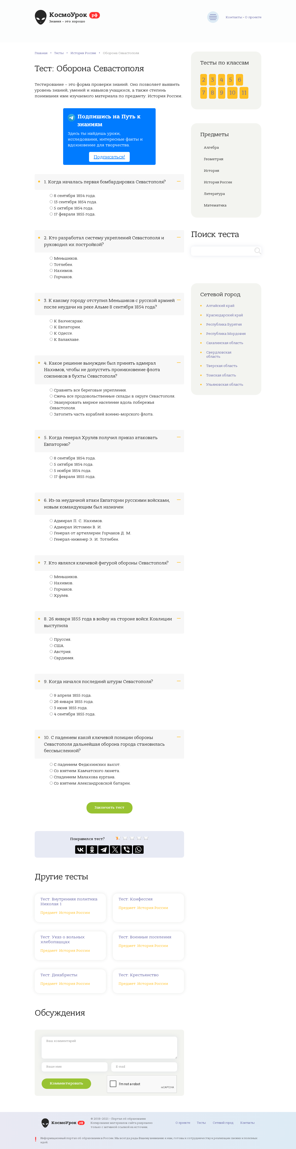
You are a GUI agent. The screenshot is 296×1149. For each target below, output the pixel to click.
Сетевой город (223, 1122)
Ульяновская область (224, 384)
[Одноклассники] (92, 849)
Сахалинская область (224, 343)
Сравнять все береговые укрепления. (90, 390)
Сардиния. (64, 658)
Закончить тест (109, 807)
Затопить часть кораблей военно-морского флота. (104, 414)
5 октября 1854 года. (74, 208)
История (211, 171)
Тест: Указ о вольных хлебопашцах (62, 939)
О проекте (253, 17)
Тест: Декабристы (58, 975)
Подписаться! (109, 157)
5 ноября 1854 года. (73, 470)
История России (83, 53)
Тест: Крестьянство (139, 975)
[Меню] (213, 17)
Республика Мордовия (226, 334)
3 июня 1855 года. (71, 708)
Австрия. (63, 652)
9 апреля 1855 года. (73, 695)
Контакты (234, 17)
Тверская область (221, 366)
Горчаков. (63, 277)
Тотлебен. (63, 264)
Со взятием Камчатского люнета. (87, 771)
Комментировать (66, 1083)
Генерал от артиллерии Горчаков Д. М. (92, 533)
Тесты (59, 53)
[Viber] (126, 849)
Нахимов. (64, 270)
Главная (41, 53)
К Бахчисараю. (69, 321)
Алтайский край (220, 306)
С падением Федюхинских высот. (87, 764)
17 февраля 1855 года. (75, 214)
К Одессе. (63, 333)
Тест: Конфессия (136, 899)
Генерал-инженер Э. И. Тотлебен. (86, 539)
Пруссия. (62, 639)
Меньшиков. (66, 258)
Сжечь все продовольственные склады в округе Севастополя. (115, 396)
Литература (214, 194)
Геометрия (213, 159)
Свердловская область (218, 354)
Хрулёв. (61, 595)
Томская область (221, 375)
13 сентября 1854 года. (75, 202)
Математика (215, 205)
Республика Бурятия (224, 324)
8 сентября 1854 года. (75, 196)
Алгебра (211, 147)
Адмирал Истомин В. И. (78, 527)
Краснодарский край (224, 315)
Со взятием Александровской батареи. (92, 783)
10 (232, 92)
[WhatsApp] (138, 849)
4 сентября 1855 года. (75, 714)
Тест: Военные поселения (145, 937)
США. (59, 646)
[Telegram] (103, 849)
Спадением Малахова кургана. (85, 777)
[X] (115, 849)
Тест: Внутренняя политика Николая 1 (68, 901)
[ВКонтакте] (80, 849)
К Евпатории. (67, 327)
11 (244, 92)
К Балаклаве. (67, 339)
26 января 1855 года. (74, 701)
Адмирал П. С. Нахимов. (78, 521)
